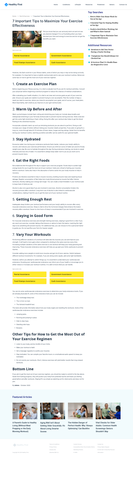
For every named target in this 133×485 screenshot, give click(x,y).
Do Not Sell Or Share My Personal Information (106, 451)
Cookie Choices (78, 444)
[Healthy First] (20, 445)
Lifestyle (78, 4)
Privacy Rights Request (103, 447)
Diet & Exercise (25, 16)
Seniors (111, 4)
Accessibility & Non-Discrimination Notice (84, 447)
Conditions (66, 4)
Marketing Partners (78, 449)
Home (56, 4)
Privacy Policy (53, 447)
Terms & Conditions (54, 444)
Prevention (101, 4)
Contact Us (123, 4)
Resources (89, 4)
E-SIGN (75, 452)
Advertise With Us (54, 452)
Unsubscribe (52, 449)
